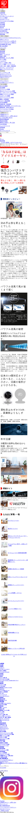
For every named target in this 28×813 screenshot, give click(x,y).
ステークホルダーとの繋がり (8, 42)
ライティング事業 (5, 89)
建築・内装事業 (4, 99)
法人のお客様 (4, 84)
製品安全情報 (3, 121)
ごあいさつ (3, 14)
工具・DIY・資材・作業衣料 (8, 66)
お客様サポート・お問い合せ (6, 755)
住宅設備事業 (3, 102)
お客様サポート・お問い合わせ (8, 116)
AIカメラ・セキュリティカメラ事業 (7, 734)
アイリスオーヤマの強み (7, 21)
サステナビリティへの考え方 (8, 41)
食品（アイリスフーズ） (4, 720)
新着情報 (1, 697)
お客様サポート (4, 112)
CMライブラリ (3, 730)
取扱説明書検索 (4, 119)
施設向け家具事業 (10, 106)
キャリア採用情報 (3, 752)
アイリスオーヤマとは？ (4, 672)
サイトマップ (3, 804)
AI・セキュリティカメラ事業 (8, 92)
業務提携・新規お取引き (7, 107)
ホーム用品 (3, 59)
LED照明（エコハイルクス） (5, 703)
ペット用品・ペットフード (7, 64)
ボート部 (1, 693)
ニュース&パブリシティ (4, 696)
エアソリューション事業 (7, 97)
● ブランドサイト (4, 770)
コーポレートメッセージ (7, 16)
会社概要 (2, 24)
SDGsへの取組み (4, 36)
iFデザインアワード (5, 74)
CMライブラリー (4, 77)
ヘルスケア (3, 61)
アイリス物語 (3, 17)
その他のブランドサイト (7, 82)
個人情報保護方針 (4, 758)
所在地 (2, 27)
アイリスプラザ (3, 767)
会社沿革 (2, 26)
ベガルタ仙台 (2, 686)
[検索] (15, 132)
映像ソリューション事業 (7, 94)
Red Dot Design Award (6, 76)
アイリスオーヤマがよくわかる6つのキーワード (9, 680)
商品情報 (3, 49)
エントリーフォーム (5, 110)
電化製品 (2, 53)
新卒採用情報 (2, 748)
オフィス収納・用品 (5, 62)
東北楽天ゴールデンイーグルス (6, 687)
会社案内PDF (3, 31)
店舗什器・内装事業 (5, 104)
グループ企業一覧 (5, 29)
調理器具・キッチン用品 (7, 57)
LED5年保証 (3, 124)
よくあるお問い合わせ (6, 117)
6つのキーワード (4, 19)
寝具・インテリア (5, 54)
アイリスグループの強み (7, 109)
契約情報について (3, 700)
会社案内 (1, 673)
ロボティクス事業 (5, 96)
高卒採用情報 (2, 751)
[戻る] (0, 9)
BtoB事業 (2, 87)
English (2, 129)
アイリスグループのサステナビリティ (10, 37)
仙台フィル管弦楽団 (4, 691)
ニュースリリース (5, 126)
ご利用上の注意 (3, 757)
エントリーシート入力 (4, 745)
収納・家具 (3, 56)
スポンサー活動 (4, 32)
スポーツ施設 (2, 741)
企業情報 (3, 11)
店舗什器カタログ (3, 724)
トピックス (3, 47)
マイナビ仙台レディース (4, 690)
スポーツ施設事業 (5, 101)
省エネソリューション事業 (7, 91)
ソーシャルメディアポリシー (6, 760)
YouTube (2, 801)
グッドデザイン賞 (5, 72)
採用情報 (2, 127)
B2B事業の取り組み (5, 44)
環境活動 (2, 34)
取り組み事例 (3, 46)
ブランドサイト (4, 79)
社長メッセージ (4, 39)
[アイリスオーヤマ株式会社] (4, 7)
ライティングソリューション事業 (6, 732)
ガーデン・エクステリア (7, 67)
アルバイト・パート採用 (4, 754)
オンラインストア (5, 130)
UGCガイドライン (4, 761)
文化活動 (1, 681)
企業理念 (2, 22)
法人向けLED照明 (3, 704)
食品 (7, 69)
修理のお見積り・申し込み (7, 122)
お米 (1, 721)
